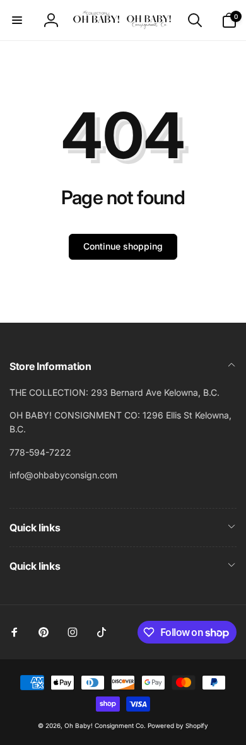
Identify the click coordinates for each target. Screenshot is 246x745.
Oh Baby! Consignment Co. (105, 725)
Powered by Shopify (178, 725)
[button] (17, 20)
